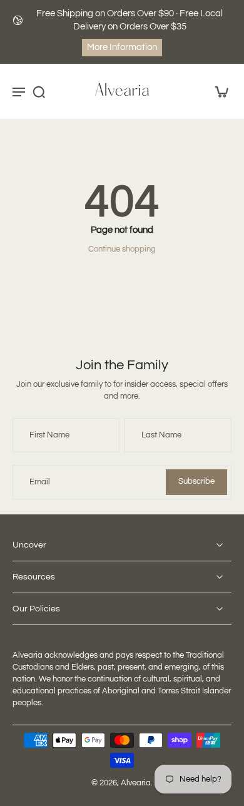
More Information (122, 47)
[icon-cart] (217, 91)
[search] (39, 92)
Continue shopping (122, 249)
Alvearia (136, 783)
